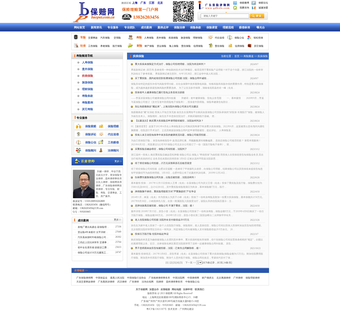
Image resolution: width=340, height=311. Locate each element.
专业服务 (112, 27)
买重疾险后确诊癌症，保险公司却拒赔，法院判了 (161, 149)
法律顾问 (113, 150)
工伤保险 (93, 46)
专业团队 (129, 27)
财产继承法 (208, 277)
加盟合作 (154, 289)
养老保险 (105, 46)
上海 (135, 2)
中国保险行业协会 (136, 277)
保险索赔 (90, 126)
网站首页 (79, 27)
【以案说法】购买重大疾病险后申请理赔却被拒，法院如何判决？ (169, 120)
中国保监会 (101, 277)
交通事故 (93, 37)
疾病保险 (173, 37)
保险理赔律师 (253, 277)
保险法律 (179, 27)
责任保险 (186, 46)
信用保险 (198, 46)
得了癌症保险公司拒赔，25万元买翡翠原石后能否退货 (163, 163)
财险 (139, 45)
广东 (143, 2)
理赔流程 (228, 27)
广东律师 (134, 281)
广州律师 (238, 277)
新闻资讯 (96, 27)
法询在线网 (147, 281)
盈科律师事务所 (174, 281)
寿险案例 (87, 102)
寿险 (139, 37)
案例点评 (163, 27)
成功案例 (146, 27)
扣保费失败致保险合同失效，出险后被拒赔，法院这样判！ (165, 177)
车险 (83, 37)
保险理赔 (113, 126)
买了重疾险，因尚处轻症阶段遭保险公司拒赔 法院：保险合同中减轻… (172, 78)
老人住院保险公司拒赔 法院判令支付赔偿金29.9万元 (162, 219)
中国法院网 (179, 277)
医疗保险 (117, 46)
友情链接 (165, 289)
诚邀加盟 (263, 7)
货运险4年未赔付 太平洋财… (93, 232)
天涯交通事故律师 (85, 281)
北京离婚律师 (223, 277)
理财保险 (197, 37)
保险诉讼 (90, 134)
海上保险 (173, 46)
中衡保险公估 (192, 281)
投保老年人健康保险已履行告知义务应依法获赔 (160, 92)
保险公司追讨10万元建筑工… (93, 252)
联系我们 (199, 289)
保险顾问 (90, 150)
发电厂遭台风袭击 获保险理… (94, 227)
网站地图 (176, 289)
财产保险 (149, 46)
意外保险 (161, 37)
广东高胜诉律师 (106, 281)
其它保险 (258, 46)
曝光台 (261, 27)
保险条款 (195, 27)
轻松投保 (258, 37)
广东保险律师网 (84, 277)
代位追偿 (219, 37)
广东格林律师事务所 (159, 277)
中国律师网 (193, 277)
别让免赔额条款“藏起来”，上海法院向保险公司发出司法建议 (166, 106)
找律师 (159, 281)
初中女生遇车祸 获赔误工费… (94, 247)
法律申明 (187, 289)
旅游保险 (185, 37)
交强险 (117, 37)
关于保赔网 (142, 289)
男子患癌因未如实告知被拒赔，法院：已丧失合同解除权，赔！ (168, 248)
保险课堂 (211, 27)
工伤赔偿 (113, 142)
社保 (83, 45)
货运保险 (161, 46)
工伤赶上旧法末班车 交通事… (94, 242)
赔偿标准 (244, 27)
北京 (160, 2)
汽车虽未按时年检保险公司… (93, 237)
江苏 (151, 2)
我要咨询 (244, 7)
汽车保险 (105, 37)
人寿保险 (149, 37)
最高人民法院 (117, 277)
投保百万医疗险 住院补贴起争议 (152, 234)
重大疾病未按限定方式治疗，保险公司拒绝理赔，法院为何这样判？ (170, 64)
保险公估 (239, 37)
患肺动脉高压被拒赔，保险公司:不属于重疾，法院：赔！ (165, 205)
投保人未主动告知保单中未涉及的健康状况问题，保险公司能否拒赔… (171, 134)
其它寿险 (87, 109)
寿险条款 (87, 95)
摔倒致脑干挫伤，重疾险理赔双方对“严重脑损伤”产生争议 (165, 191)
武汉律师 (122, 281)
